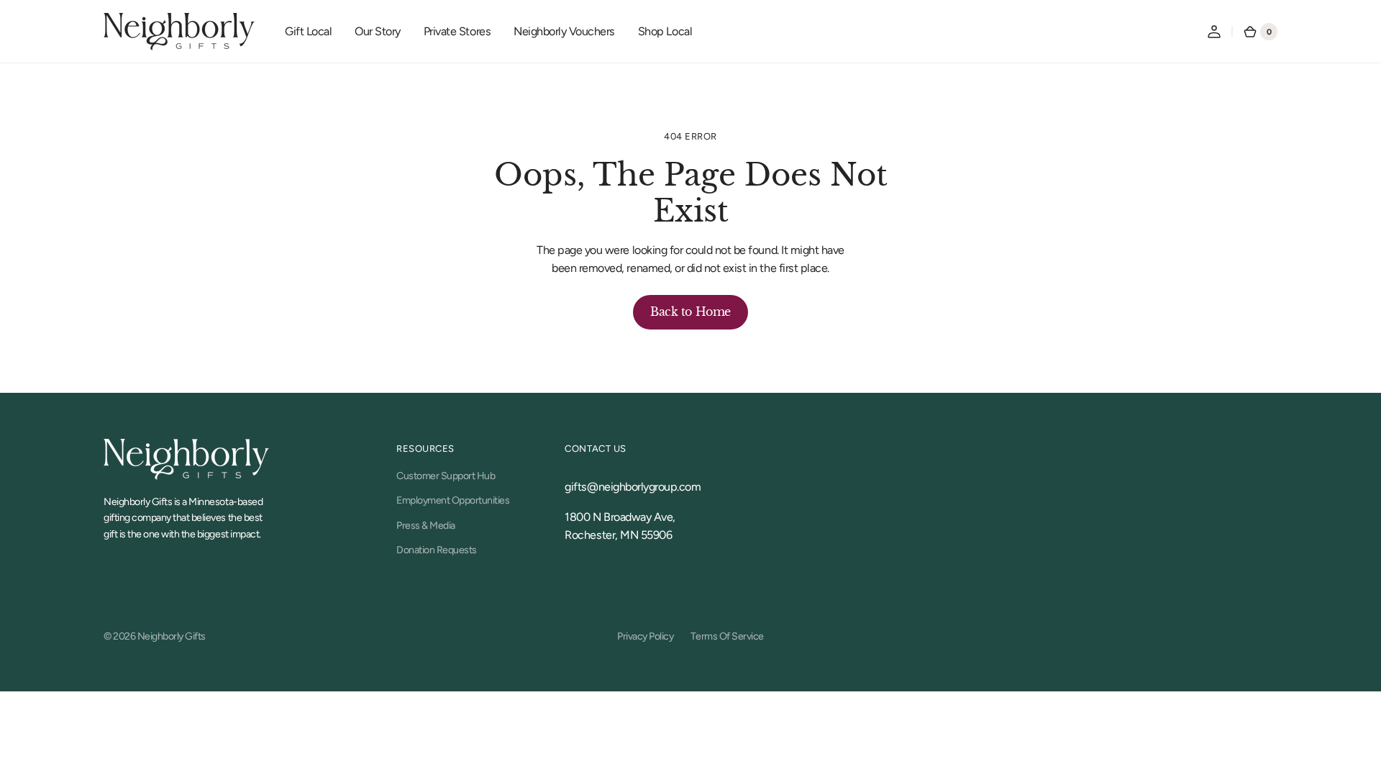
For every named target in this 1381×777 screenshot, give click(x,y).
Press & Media (425, 525)
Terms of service (726, 636)
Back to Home (690, 311)
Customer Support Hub (445, 476)
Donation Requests (436, 550)
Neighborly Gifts (171, 636)
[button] (1214, 31)
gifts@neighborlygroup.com (633, 487)
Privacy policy (645, 636)
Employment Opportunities (452, 500)
